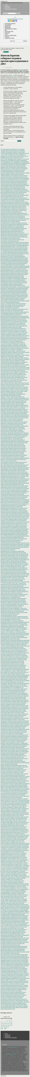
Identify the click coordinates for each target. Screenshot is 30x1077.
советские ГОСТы (20, 842)
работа (18, 773)
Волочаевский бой (8, 291)
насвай (9, 602)
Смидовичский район (11, 837)
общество (18, 644)
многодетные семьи (19, 566)
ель (9, 414)
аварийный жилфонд (8, 163)
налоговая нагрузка (23, 594)
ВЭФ (24, 319)
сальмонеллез (10, 807)
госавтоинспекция (21, 339)
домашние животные (20, 402)
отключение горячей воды (7, 666)
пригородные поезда (15, 746)
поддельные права (5, 712)
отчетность (25, 672)
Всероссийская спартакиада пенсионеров (11, 300)
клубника (14, 478)
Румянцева (26, 803)
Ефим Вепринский (18, 414)
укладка (21, 910)
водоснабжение (5, 285)
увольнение (10, 904)
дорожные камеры (14, 405)
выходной (10, 319)
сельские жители (18, 817)
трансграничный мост (6, 892)
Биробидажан (20, 225)
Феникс (8, 940)
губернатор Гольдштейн (22, 348)
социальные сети (8, 851)
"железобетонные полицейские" (16, 150)
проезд (2, 757)
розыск (8, 794)
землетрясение (21, 441)
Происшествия (9, 31)
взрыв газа (3, 271)
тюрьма (15, 901)
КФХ (9, 508)
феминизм (3, 940)
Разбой (11, 776)
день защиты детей (17, 367)
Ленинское (20, 515)
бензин (2, 220)
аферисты (8, 209)
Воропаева (3, 292)
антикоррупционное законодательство (13, 196)
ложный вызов (4, 522)
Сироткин (13, 825)
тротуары (24, 896)
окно (22, 650)
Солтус (2, 844)
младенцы (7, 563)
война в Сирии (15, 288)
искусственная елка (11, 460)
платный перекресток (6, 705)
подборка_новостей (6, 711)
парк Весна (22, 680)
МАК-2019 (3, 529)
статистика (10, 860)
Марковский (21, 534)
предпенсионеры (22, 737)
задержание (21, 427)
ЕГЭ (1, 412)
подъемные (10, 715)
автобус (7, 167)
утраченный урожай (21, 924)
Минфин (12, 561)
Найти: (2, 141)
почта (2, 733)
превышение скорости (22, 736)
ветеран (10, 267)
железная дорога (9, 416)
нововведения (20, 626)
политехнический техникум (14, 722)
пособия (3, 730)
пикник (21, 701)
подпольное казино (19, 712)
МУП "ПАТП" (11, 583)
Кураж (24, 505)
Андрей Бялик (6, 192)
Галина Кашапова (13, 321)
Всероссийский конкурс (13, 302)
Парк (17, 680)
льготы (22, 524)
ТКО (15, 886)
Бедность (26, 214)
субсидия (7, 869)
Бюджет (21, 250)
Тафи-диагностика (5, 876)
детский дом (24, 388)
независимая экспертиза (7, 609)
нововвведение (23, 625)
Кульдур (7, 504)
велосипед (3, 266)
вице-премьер (15, 275)
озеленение (17, 650)
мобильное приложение (9, 569)
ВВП (14, 261)
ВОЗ (11, 287)
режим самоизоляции (16, 785)
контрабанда (12, 490)
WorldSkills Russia (12, 160)
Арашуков (18, 202)
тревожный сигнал (8, 896)
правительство (4, 734)
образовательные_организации (9, 640)
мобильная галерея (16, 568)
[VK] (14, 21)
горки (22, 335)
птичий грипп (8, 771)
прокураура (19, 759)
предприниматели (5, 739)
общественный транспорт (9, 644)
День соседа (10, 378)
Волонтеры (11, 289)
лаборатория (13, 508)
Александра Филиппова (11, 184)
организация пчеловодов (10, 661)
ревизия (18, 780)
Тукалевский (23, 899)
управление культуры (15, 919)
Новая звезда (4, 625)
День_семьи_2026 (16, 383)
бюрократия (4, 256)
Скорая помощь (17, 832)
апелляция (17, 200)
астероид (23, 206)
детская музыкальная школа (13, 385)
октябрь (25, 650)
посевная (23, 726)
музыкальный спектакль (19, 579)
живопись (20, 420)
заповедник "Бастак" (9, 435)
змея (2, 444)
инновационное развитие (13, 455)
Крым (2, 501)
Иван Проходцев (9, 446)
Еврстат (25, 410)
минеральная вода (15, 552)
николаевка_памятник (6, 622)
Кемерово (3, 476)
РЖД (2, 791)
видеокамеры (11, 273)
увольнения (17, 904)
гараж (6, 323)
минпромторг (10, 559)
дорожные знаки (5, 405)
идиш (6, 448)
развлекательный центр (19, 776)
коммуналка (15, 483)
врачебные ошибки (19, 295)
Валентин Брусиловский (11, 259)
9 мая (8, 159)
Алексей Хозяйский (15, 185)
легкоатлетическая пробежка (8, 510)
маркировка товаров (13, 534)
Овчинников (4, 648)
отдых (8, 665)
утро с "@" (3, 925)
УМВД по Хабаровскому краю (10, 912)
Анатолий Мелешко (8, 191)
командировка (4, 481)
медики (7, 540)
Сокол (16, 843)
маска (7, 536)
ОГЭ (7, 650)
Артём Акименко (21, 204)
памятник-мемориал (18, 677)
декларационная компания (7, 362)
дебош (16, 359)
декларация (17, 362)
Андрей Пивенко (5, 193)
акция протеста (4, 178)
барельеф (3, 214)
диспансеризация (10, 392)
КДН (18, 474)
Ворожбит (24, 291)
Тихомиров (11, 886)
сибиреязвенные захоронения (14, 823)
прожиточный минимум (10, 757)
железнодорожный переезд (21, 416)
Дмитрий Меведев (20, 394)
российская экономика (15, 798)
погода (20, 708)
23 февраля (21, 154)
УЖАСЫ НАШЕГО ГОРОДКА (8, 908)
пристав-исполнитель (23, 748)
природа (3, 747)
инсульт (17, 456)
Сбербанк (16, 812)
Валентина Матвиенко (6, 260)
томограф (7, 887)
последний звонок (20, 729)
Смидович (3, 837)
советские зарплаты (6, 843)
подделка (23, 711)
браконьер (3, 248)
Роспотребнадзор (17, 797)
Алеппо (2, 186)
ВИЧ (20, 275)
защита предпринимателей (17, 440)
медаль (19, 538)
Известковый (8, 449)
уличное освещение (8, 911)
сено (24, 821)
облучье (13, 636)
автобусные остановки (9, 168)
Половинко (12, 723)
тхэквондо (3, 901)
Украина (26, 910)
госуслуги (3, 344)
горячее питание (12, 339)
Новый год (3, 629)
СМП (2, 839)
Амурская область (9, 189)
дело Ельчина (8, 363)
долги (2, 399)
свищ (2, 815)
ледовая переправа (22, 510)
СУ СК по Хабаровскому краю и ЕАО (19, 867)
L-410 (23, 159)
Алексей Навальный (6, 185)
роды (18, 793)
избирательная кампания (19, 448)
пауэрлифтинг (17, 686)
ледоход (3, 513)
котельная (18, 495)
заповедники (17, 435)
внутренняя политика (13, 281)
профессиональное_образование (9, 765)
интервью (21, 456)
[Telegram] (9, 21)
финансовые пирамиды (6, 950)
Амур (23, 188)
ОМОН (24, 652)
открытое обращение (19, 666)
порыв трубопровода (15, 726)
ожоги (12, 650)
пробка (23, 751)
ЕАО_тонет (18, 408)
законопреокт (13, 431)
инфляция (26, 458)
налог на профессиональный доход (11, 593)
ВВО (11, 261)
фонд (12, 953)
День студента (10, 380)
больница (8, 245)
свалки (21, 814)
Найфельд (14, 591)
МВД (15, 538)
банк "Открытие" (19, 210)
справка (13, 857)
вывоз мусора (11, 310)
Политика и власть (10, 23)
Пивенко (14, 701)
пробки (26, 751)
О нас (6, 5)
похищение (24, 732)
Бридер (8, 248)
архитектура (17, 206)
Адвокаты (17, 172)
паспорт (14, 683)
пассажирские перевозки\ (7, 684)
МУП (16, 581)
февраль (14, 933)
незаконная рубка (19, 611)
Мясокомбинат (25, 587)
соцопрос (12, 853)
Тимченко (5, 886)
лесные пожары (8, 517)
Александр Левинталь (9, 181)
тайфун (24, 874)
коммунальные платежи (7, 484)
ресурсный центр (5, 790)
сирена (5, 825)
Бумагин (19, 249)
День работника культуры (15, 376)
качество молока (12, 473)
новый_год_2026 (13, 631)
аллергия (14, 188)
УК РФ (8, 910)
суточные (7, 872)
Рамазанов (22, 778)
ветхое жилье (22, 268)
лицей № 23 (4, 520)
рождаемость (24, 793)
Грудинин (15, 346)
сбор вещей (22, 812)
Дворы (10, 359)
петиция (21, 70)
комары (19, 481)
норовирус (3, 633)
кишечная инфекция (8, 477)
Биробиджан (4, 227)
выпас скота (12, 312)
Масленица (12, 536)
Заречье (5, 437)
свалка (17, 814)
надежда (23, 590)
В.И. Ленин (14, 256)
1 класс (2, 154)
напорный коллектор (6, 597)
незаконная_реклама (6, 612)
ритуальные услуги (15, 791)
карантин (19, 470)
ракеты (17, 778)
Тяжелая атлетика (21, 901)
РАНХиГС (3, 779)
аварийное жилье (9, 161)
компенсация (24, 485)
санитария (18, 810)
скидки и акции (4, 830)
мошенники (25, 576)
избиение (10, 448)
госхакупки (8, 344)
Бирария (10, 225)
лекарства (7, 513)
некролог (13, 612)
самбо (20, 807)
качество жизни (17, 472)
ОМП (27, 652)
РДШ (24, 779)
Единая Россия (6, 412)
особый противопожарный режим (12, 663)
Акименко (16, 177)
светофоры (26, 814)
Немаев (2, 613)
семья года (15, 819)
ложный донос (11, 522)
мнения (12, 566)
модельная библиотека (22, 569)
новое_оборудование (6, 627)
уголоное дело (8, 907)
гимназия (16, 328)
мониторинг (17, 573)
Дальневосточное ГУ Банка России (14, 353)
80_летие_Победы (12, 157)
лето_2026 (3, 519)
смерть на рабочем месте (18, 836)
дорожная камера (19, 403)
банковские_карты (5, 213)
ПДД (11, 687)
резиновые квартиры (10, 786)
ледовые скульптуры (6, 512)
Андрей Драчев (22, 192)
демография (15, 363)
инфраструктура (5, 459)
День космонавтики (17, 369)
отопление (26, 669)
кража (5, 497)
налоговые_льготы (5, 595)
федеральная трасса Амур (16, 936)
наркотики (8, 600)
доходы (15, 406)
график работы (23, 345)
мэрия (18, 586)
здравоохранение (5, 441)
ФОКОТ (8, 953)
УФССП (6, 926)
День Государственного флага (15, 366)
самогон (24, 807)
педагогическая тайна (17, 689)
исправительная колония (20, 462)
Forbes (14, 159)
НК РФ (16, 623)
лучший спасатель (10, 523)
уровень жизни (17, 922)
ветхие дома (15, 268)
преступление (9, 743)
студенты (24, 864)
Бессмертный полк (15, 221)
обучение (13, 641)
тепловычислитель (18, 879)
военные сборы (21, 285)
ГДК (17, 323)
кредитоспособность (20, 498)
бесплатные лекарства (20, 220)
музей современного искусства (12, 578)
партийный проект (12, 682)
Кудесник (17, 502)
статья (14, 860)
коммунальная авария (23, 483)
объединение (6, 647)
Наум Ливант (16, 604)
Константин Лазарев (14, 488)
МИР (7, 562)
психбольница (19, 768)
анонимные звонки (11, 195)
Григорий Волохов (5, 346)
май (16, 526)
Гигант (17, 325)
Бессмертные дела (5, 221)
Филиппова (15, 947)
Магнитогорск (11, 526)
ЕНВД (12, 414)
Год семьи (21, 331)
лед (16, 510)
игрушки (3, 448)
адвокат (12, 172)
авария (24, 163)
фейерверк (3, 939)
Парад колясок (19, 679)
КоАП (2, 480)
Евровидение (14, 410)
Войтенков (21, 288)
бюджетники (18, 252)
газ (26, 320)
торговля (24, 887)
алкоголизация (16, 186)
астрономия (4, 207)
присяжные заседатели (15, 750)
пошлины (20, 733)
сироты (18, 825)
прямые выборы (11, 768)
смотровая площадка (21, 837)
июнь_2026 (3, 465)
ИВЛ (15, 446)
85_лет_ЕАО (4, 159)
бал (11, 210)
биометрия (25, 224)
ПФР (22, 772)
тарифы (16, 875)
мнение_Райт (13, 565)
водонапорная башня (17, 284)
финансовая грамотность (7, 949)
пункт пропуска (9, 772)
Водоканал (18, 282)
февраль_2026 (20, 933)
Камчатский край (17, 469)
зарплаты (15, 437)
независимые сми (17, 609)
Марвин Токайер (16, 533)
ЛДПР (10, 509)
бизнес (25, 223)
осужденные (4, 665)
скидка (26, 829)
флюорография (25, 951)
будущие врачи (4, 249)
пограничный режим (16, 709)
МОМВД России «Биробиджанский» (14, 572)
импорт (10, 451)
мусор (7, 584)
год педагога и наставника (12, 331)
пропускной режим (14, 761)
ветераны (14, 267)
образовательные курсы (13, 638)
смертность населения (6, 836)
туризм (6, 900)
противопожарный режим (11, 764)
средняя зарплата (11, 858)
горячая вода (25, 338)
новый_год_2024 (19, 630)
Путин (19, 772)
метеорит (15, 547)
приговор (7, 746)
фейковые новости (17, 939)
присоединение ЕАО (12, 748)
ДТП (24, 406)
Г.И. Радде (18, 320)
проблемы (3, 753)
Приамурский (24, 743)
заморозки (16, 434)
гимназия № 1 (22, 328)
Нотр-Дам (8, 633)
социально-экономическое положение (17, 848)
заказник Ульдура (16, 428)
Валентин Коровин (23, 259)
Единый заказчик (23, 412)
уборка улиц (8, 903)
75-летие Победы (12, 156)
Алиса (11, 186)
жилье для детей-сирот (20, 423)
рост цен (14, 800)
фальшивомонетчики (6, 932)
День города (4, 366)
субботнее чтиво (17, 868)
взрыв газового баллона (12, 271)
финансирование (22, 947)
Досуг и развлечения (10, 35)
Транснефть (13, 893)
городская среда (16, 337)
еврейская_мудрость (22, 409)
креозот (6, 499)
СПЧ (21, 857)
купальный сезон (5, 505)
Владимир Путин (10, 278)
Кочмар (23, 495)
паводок (27, 675)
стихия (12, 861)
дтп (27, 406)
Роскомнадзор (25, 796)
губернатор (13, 348)
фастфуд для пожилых (6, 933)
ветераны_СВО (8, 268)
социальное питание (6, 850)
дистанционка (18, 392)
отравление (7, 670)
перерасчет (20, 695)
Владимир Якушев (5, 280)
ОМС (2, 654)
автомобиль (10, 171)
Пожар (19, 715)
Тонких (18, 887)
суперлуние (22, 871)
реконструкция (16, 787)
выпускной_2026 (21, 313)
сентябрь (3, 822)
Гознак (23, 332)
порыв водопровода (23, 725)
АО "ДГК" (6, 200)
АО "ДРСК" (12, 200)
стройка (16, 864)
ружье (12, 803)
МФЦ (6, 586)
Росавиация (22, 794)
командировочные (12, 481)
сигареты (24, 823)
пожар (15, 715)
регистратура (13, 783)
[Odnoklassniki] (11, 21)
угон (16, 907)
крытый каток (6, 501)
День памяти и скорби (16, 373)
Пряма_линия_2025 (23, 766)
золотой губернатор (8, 444)
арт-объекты (9, 204)
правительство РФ (23, 734)
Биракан (5, 225)
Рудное (9, 803)
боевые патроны (11, 243)
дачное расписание (9, 356)
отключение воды (21, 665)
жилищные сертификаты (21, 421)
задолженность (5, 428)
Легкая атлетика (21, 509)
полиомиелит (4, 722)
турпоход (19, 900)
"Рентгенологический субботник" (9, 153)
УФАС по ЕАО (12, 925)
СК (24, 826)
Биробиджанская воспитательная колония (12, 227)
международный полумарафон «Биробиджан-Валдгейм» (15, 545)
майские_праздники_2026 (20, 527)
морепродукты (7, 574)
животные (12, 421)
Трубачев (3, 897)
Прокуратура (24, 758)
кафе (12, 472)
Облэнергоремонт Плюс (7, 637)
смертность (26, 835)
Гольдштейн (7, 335)
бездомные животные (12, 216)
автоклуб (22, 170)
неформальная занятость (10, 619)
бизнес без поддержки (6, 224)
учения (16, 926)
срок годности (20, 858)
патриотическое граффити (7, 686)
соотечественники (13, 844)
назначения (8, 591)
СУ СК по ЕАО (6, 867)
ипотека (11, 459)
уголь (13, 907)
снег (4, 839)
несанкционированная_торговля (9, 615)
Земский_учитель (13, 442)
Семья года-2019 (22, 819)
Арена (26, 202)
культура (11, 504)
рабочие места (21, 775)
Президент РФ (14, 740)
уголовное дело (24, 904)
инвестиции (4, 452)
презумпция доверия (14, 741)
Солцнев (6, 844)
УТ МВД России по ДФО (7, 924)
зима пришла (21, 442)
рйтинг (22, 791)
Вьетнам (21, 319)
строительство (10, 864)
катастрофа (8, 472)
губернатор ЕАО (5, 349)
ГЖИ (7, 325)
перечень (25, 695)
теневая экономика (21, 878)
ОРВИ (2, 661)
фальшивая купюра (20, 931)
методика (21, 547)
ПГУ (22, 686)
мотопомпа (13, 576)
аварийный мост (17, 163)
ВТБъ (13, 303)
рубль (5, 803)
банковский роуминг (15, 213)
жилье (12, 423)
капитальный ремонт (6, 470)
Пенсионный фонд (22, 693)
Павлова (22, 675)
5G (6, 156)
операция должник (20, 657)
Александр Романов (6, 182)
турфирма (24, 900)
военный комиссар (5, 287)
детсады (22, 384)
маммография (18, 531)
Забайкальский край (6, 426)
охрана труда (7, 673)
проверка (11, 753)
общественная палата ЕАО (10, 643)
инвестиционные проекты (13, 452)
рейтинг (25, 786)
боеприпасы (18, 243)
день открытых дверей (11, 371)
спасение (3, 854)
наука (11, 604)
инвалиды (15, 451)
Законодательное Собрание (15, 430)
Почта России (7, 733)
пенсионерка (9, 690)
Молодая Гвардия (5, 570)
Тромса (15, 896)
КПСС (2, 497)
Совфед (13, 843)
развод (27, 776)
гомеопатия (14, 335)
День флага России (17, 381)
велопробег (22, 264)
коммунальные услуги (18, 484)
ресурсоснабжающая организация (18, 790)
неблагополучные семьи (7, 608)
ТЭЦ (7, 901)
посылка (24, 730)
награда (12, 590)
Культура (7, 32)
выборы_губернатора (13, 307)
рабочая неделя (5, 775)
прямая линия (4, 768)
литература (20, 519)
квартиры (9, 474)
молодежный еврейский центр (17, 570)
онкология (3, 655)
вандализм (25, 260)
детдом (15, 384)
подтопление (24, 714)
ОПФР (25, 659)
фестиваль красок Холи (22, 942)
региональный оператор (11, 782)
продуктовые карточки (20, 755)
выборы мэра (21, 305)
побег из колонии (20, 707)
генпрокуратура (11, 324)
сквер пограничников (13, 829)
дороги (13, 403)
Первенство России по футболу (12, 694)
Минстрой (26, 559)
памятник (10, 677)
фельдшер (25, 939)
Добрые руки (20, 396)
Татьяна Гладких (22, 875)
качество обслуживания (22, 473)
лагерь (25, 508)
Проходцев (15, 766)
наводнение (21, 588)
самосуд (3, 810)
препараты (3, 743)
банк (13, 210)
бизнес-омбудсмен (17, 224)
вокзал (26, 288)
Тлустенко (19, 886)
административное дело (7, 175)
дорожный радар (23, 405)
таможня (3, 875)
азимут (10, 177)
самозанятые (13, 808)
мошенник (19, 576)
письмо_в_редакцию (6, 704)
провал (7, 753)
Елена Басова (15, 413)
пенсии (25, 689)
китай (2, 477)
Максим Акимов (25, 529)
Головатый (8, 334)
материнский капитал (18, 537)
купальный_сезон (13, 505)
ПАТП (18, 684)
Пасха (15, 684)
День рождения (16, 377)
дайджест (13, 351)
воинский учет (4, 288)
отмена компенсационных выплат (16, 668)
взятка (2, 273)
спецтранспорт (9, 854)
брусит (12, 248)
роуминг (13, 801)
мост (25, 574)
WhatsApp (3, 160)
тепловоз (3, 879)
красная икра (13, 497)
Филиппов (9, 947)
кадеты (4, 466)
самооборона (24, 808)
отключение (13, 665)
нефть (19, 619)
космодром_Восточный (6, 495)
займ (10, 428)
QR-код (27, 159)
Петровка (23, 698)
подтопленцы (4, 715)
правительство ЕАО (13, 734)
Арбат (23, 202)
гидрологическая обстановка (14, 327)
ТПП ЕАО (3, 890)
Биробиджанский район (7, 234)
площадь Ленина (23, 705)
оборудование (20, 637)
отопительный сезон (17, 669)
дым (5, 408)
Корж (11, 491)
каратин (3, 472)
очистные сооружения (6, 675)
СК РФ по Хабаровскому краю (15, 828)
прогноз (16, 753)
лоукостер (22, 522)
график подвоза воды (13, 345)
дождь (12, 398)
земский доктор (5, 442)
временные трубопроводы (17, 296)
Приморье (24, 746)
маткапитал (3, 538)
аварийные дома (18, 161)
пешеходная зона (11, 700)
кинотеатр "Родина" (20, 476)
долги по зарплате (8, 399)
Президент (24, 739)
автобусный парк (5, 170)
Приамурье (3, 744)
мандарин (3, 533)
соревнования (25, 844)
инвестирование (22, 451)
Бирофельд (16, 234)
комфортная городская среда (8, 487)
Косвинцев (15, 494)
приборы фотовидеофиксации (14, 744)
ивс (17, 446)
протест (3, 762)
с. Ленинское (13, 805)
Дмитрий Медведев (6, 395)
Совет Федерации (10, 842)
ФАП (18, 932)
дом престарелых (10, 402)
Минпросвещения (19, 559)
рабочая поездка (13, 775)
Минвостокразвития (6, 552)
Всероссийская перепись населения (15, 299)
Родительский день (12, 793)
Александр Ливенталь (21, 181)
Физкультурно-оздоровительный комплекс (10, 945)
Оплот (5, 658)
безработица (22, 218)
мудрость (14, 577)
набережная (4, 588)
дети (18, 384)
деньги (22, 383)
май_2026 (19, 526)
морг (2, 574)
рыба (9, 804)
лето (27, 517)
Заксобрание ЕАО (18, 433)
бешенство (14, 223)
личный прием (10, 520)
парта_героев (4, 682)
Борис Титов (15, 246)
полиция (6, 723)
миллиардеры (20, 551)
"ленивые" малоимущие (7, 152)
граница (3, 345)
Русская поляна (4, 804)
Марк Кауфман (4, 534)
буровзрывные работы (8, 250)
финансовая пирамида (19, 949)
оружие (19, 661)
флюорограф (18, 951)
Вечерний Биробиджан (6, 270)
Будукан (25, 248)
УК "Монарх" (4, 910)
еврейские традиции (6, 410)
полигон (20, 721)
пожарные (10, 716)
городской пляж (18, 338)
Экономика (8, 24)
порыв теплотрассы (5, 726)
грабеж (21, 344)
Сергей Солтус (17, 822)
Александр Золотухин (17, 179)
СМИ (26, 836)
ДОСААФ (3, 406)
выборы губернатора (12, 305)
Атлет (24, 207)
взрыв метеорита (23, 271)
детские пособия (9, 388)
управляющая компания (19, 921)
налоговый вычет (14, 595)
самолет (19, 808)
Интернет (3, 458)
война (9, 288)
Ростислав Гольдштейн (23, 800)
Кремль (2, 499)
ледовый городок (15, 512)
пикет (18, 701)
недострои (23, 608)
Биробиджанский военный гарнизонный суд (12, 231)
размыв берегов (11, 778)
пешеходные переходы (22, 700)
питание (13, 704)
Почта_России (14, 733)
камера (2, 469)
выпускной (14, 313)
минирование (24, 554)
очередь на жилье (20, 673)
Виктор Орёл (15, 274)
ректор (22, 787)
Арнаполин (3, 204)
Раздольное (4, 778)
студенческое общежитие (7, 865)
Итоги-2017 (15, 463)
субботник (25, 868)
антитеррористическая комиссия (9, 199)
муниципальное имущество (8, 581)
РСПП (19, 801)
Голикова (3, 334)
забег (12, 426)
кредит (2, 498)
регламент (20, 783)
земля (26, 441)
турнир (15, 900)
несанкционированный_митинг (8, 616)
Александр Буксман (13, 178)
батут (22, 214)
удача (27, 907)
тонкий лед (13, 887)
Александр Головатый (6, 179)
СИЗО (2, 825)
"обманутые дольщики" (19, 152)
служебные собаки (18, 835)
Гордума (19, 335)
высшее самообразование (22, 317)
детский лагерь (4, 389)
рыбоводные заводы (20, 804)
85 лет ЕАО (20, 157)
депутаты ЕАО (9, 384)
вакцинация (8, 257)
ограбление (16, 648)
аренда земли (4, 203)
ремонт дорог (8, 789)
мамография (25, 531)
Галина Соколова (22, 321)
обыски (22, 647)
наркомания (13, 598)
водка (2, 282)
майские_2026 (9, 527)
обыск (18, 647)
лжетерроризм (10, 519)
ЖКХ (6, 30)
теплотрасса (4, 883)
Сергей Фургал (25, 822)
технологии (3, 885)
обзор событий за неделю (22, 633)
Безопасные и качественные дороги (10, 218)
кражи (8, 497)
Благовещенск (4, 236)
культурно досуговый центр (21, 504)
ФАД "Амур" (15, 929)
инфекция (21, 458)
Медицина (8, 27)
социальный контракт (18, 851)
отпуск (2, 670)
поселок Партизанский (6, 727)
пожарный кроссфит (18, 716)
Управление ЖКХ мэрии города (13, 918)
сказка (24, 828)
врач (13, 295)
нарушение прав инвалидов (18, 600)
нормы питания (22, 631)
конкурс (2, 488)
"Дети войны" (21, 149)
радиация (3, 776)
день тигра (17, 380)
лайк (7, 509)
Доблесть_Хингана (5, 396)
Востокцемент (4, 293)
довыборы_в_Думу (5, 398)
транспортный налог (22, 894)
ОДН (9, 650)
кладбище (3, 478)
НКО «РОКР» (23, 623)
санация (13, 810)
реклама (10, 787)
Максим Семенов (5, 530)
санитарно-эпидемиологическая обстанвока (14, 810)
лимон (15, 519)
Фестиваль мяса (20, 943)
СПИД (14, 854)
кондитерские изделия (21, 487)
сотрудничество (12, 846)
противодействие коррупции (12, 762)
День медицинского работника (8, 370)
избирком (3, 449)
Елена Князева (22, 413)
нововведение (4, 626)
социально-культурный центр (8, 847)
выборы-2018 (24, 309)
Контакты (7, 7)
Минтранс (3, 561)
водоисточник (12, 282)
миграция (12, 549)
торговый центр (12, 889)
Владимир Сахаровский (21, 278)
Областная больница (6, 634)
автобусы (11, 170)
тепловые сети (9, 879)
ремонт (2, 789)
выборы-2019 (4, 310)
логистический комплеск (20, 520)
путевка (15, 772)
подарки (23, 709)
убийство (3, 903)
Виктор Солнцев (23, 274)
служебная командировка (7, 835)
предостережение (5, 737)
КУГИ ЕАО (12, 502)
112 (14, 154)
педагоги (9, 689)
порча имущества (10, 725)
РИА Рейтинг (6, 791)
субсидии (3, 869)
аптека (14, 202)
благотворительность (13, 241)
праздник (3, 736)
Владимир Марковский (13, 277)
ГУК (10, 349)
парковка (27, 680)
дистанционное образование (8, 394)
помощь (21, 723)
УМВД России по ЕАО (23, 912)
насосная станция (21, 602)
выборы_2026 (4, 307)
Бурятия (16, 250)
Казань (25, 466)
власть (11, 280)
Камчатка (10, 469)
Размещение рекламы (11, 9)
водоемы (5, 282)
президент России (5, 740)
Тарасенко (8, 875)
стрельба (25, 862)
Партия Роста (20, 682)
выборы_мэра (17, 309)
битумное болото (14, 235)
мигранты (26, 547)
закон (6, 430)
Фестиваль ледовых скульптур (8, 943)
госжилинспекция (18, 341)
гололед (13, 334)
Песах (11, 697)
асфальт (9, 207)
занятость (21, 434)
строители (3, 864)
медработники (20, 542)
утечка (14, 924)
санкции (3, 812)
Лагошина (3, 509)
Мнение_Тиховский (22, 565)
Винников (8, 275)
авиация (3, 167)
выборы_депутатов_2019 (7, 309)
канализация (25, 469)
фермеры (18, 940)
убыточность (4, 904)
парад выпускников (10, 679)
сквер (6, 829)
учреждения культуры (6, 929)
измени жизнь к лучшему (18, 449)
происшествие (4, 758)
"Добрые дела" (4, 150)
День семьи (4, 378)
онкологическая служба (20, 654)
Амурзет (3, 189)
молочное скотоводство (16, 572)
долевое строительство (12, 401)
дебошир (20, 359)
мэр (15, 586)
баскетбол (8, 214)
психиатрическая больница (7, 769)
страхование (19, 862)
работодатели (24, 773)
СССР (25, 858)
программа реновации (18, 754)
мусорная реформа (13, 584)
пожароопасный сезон (18, 718)
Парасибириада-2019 (10, 680)
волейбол (3, 289)
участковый (11, 926)
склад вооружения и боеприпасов (16, 830)
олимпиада (20, 651)
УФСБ (20, 925)
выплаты (21, 312)
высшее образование (10, 317)
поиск (2, 719)
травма (7, 890)
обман (14, 637)
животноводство (5, 421)
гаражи (10, 323)
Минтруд (8, 561)
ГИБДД (10, 325)
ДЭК (7, 408)
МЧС (9, 586)
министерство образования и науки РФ (10, 555)
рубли (2, 803)
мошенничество (5, 577)
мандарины (9, 533)
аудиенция (3, 209)
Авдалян (18, 164)
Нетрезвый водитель (15, 618)
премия (22, 741)
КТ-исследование (24, 501)
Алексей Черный (24, 185)
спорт (18, 854)
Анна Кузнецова (13, 193)
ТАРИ (12, 875)
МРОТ (10, 577)
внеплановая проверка (19, 280)
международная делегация (7, 544)
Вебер (17, 261)
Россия (6, 800)
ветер (6, 267)
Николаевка (20, 620)
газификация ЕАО (5, 321)
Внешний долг (4, 281)
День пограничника (18, 374)
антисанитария (4, 197)
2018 (16, 154)
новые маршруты (22, 627)
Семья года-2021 (13, 821)
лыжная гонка (18, 523)
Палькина (19, 676)
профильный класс (22, 765)
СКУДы (25, 832)
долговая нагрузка (18, 399)
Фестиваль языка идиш (6, 944)
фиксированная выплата (21, 946)
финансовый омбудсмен (18, 950)
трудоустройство (5, 899)
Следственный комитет (6, 833)
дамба (2, 356)
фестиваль (24, 940)
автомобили (4, 171)
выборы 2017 (4, 305)
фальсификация (22, 929)
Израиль (3, 451)
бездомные (3, 216)
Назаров (3, 591)
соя (20, 853)
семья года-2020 (5, 821)
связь (4, 815)
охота (2, 673)
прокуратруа (17, 758)
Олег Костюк (13, 651)
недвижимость (17, 608)
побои (26, 707)
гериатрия (3, 325)
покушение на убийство (7, 721)
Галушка (3, 323)
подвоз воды (17, 711)
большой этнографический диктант (20, 245)
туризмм (10, 900)
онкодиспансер (10, 654)
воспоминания (22, 292)
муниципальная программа (16, 580)
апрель (10, 202)
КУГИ (8, 502)
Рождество (3, 794)
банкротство (23, 213)
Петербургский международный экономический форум (13, 697)
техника (26, 883)
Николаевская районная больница (20, 622)
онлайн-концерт (10, 655)
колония (26, 480)
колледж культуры (19, 480)
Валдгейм (13, 257)
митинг (11, 562)
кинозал (8, 476)
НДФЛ (20, 606)
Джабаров (7, 391)
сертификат (3, 823)
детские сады (17, 388)
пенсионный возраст (11, 693)
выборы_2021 (19, 306)
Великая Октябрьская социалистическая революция (14, 262)
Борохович (21, 246)
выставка (20, 316)
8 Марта (19, 156)
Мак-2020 (8, 529)
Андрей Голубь (14, 192)
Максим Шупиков (13, 530)
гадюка (23, 320)
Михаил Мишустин (17, 562)
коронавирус (16, 491)
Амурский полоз (18, 189)
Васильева (7, 261)
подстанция (18, 714)
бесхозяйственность (6, 223)
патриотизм (23, 684)
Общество (7, 26)
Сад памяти (3, 807)
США (20, 874)
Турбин (2, 900)
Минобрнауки (23, 558)
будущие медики (12, 249)
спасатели (24, 853)
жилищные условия (5, 423)
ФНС (2, 953)
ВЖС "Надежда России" (18, 270)
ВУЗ (16, 303)
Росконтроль (4, 797)
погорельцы (25, 708)
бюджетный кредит (18, 255)
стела (17, 860)
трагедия (11, 890)
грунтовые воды (22, 346)
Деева (2, 360)
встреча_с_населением (6, 303)
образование (4, 638)
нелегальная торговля (21, 612)
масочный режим (19, 536)
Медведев (24, 538)
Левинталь (14, 509)
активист (21, 177)
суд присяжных (18, 869)
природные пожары (10, 747)
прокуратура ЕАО (5, 759)
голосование (18, 334)
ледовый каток (24, 512)
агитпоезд (3, 172)
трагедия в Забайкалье (20, 890)
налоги (16, 594)
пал (6, 676)
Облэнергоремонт (20, 636)
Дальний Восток (17, 355)
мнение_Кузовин (24, 563)
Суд (13, 869)
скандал (3, 829)
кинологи (12, 476)
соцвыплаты (19, 846)
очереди (13, 673)
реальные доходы (5, 780)
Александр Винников (23, 178)
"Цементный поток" (22, 153)
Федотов (26, 938)
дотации (7, 406)
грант (6, 345)
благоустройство (19, 242)
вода (20, 281)
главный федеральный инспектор (9, 330)
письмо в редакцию (21, 702)
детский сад (11, 389)
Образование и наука (11, 28)
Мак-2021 (13, 529)
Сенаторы (20, 821)
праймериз (14, 736)
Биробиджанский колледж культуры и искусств (12, 232)
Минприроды (4, 559)
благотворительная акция (7, 239)
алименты (6, 186)
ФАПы (21, 932)
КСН (19, 501)
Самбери (16, 807)
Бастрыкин (17, 214)
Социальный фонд (5, 853)
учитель (20, 926)
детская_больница (10, 387)
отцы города (10, 672)
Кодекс (12, 480)
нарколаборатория (5, 598)
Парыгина (9, 683)
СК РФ (6, 828)
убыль (13, 903)
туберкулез (17, 899)
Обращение (20, 640)
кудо (21, 502)
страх (14, 862)
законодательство (5, 431)
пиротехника (12, 702)
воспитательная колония (12, 292)
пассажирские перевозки (22, 683)
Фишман (7, 951)
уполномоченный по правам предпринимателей (13, 914)
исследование (4, 463)
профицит (3, 766)
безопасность (21, 217)
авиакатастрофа (5, 166)
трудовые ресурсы (19, 897)
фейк (7, 939)
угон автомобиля (21, 907)
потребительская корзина (14, 732)
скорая (11, 832)
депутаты (3, 384)
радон (7, 776)
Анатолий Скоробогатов (19, 191)
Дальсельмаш (25, 355)
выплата (17, 312)
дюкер (10, 408)
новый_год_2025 (5, 631)
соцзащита (25, 846)
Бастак (13, 214)
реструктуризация (24, 789)
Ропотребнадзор (14, 794)
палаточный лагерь (12, 676)
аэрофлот (7, 210)
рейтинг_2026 (4, 787)
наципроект (4, 606)
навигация (15, 588)
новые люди (15, 627)
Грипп (11, 346)
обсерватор (8, 641)
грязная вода (4, 348)
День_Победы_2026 (6, 383)
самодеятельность (5, 808)
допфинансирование (6, 403)
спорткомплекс (21, 855)
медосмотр (13, 542)
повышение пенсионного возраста (9, 708)
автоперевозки (17, 171)
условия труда (24, 922)
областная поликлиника (17, 634)
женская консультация (17, 417)
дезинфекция (16, 360)
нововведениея (12, 626)
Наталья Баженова (5, 604)
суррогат (3, 872)
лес (21, 516)
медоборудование (5, 542)
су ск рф (3, 868)
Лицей (25, 519)
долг (27, 398)
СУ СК (2, 867)
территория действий (12, 883)
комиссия (23, 481)
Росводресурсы (4, 796)
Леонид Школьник (16, 516)
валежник (3, 259)
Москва (13, 574)
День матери (25, 369)
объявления (13, 647)
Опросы (7, 36)
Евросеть (20, 410)
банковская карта (16, 211)
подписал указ (13, 76)
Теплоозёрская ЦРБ (19, 880)
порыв (16, 725)
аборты (19, 160)
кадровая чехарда (11, 466)
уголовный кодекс (18, 906)
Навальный (10, 588)
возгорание (26, 287)
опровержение (9, 659)
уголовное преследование (7, 906)
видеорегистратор (19, 273)
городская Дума (8, 337)
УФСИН (2, 926)
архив (12, 206)
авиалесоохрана (13, 166)
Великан (21, 261)
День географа (25, 364)
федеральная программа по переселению (11, 935)
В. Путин (9, 256)
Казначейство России (6, 467)
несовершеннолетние (22, 616)
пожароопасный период (7, 718)
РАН (26, 778)
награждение (17, 590)
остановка (16, 663)
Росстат (10, 800)
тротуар (19, 896)
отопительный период (6, 669)
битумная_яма (6, 235)
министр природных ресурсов (15, 556)
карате (23, 470)
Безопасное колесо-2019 (11, 217)
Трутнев (11, 899)
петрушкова (4, 700)
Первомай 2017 (24, 694)
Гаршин (14, 323)
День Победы (9, 374)
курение (3, 506)
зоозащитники (10, 445)
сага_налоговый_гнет (22, 805)
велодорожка (15, 264)
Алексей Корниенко (22, 184)
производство (20, 757)
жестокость (9, 420)
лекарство (26, 513)
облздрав (25, 634)
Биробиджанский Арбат (18, 229)
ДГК (13, 359)
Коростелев (14, 492)
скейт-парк (21, 829)
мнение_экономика (5, 566)
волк (6, 289)
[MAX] (16, 21)
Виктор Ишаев (8, 274)
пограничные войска (6, 709)
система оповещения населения (15, 826)
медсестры (26, 542)
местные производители (7, 547)
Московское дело (19, 574)
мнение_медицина (5, 565)
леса (23, 516)
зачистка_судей (12, 438)
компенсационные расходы (14, 485)
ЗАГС (16, 427)
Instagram (19, 159)
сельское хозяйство (10, 818)
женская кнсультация (6, 417)
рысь (8, 805)
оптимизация (19, 659)
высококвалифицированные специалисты (11, 314)
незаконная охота (10, 611)
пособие (27, 729)
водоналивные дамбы (6, 284)
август (14, 164)
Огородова (10, 648)
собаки (15, 839)
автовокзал (17, 170)
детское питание (19, 389)
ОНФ (15, 655)
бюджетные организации (10, 253)
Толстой (3, 887)
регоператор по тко (5, 785)
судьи (7, 871)
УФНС (17, 925)
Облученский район (6, 636)
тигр (27, 885)
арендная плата (12, 203)
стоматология (4, 862)
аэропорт (3, 210)
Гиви (13, 325)
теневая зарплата (11, 878)
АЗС (13, 177)
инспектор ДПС (11, 456)
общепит (18, 641)
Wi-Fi (7, 160)
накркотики (25, 591)
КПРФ (27, 495)
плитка (17, 705)
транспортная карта (12, 894)
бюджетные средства (23, 253)
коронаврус (8, 492)
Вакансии (7, 6)
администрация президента (20, 175)
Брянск (21, 248)
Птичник (14, 771)
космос (14, 495)
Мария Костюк (24, 533)
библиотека (20, 223)
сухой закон (13, 872)
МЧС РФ (12, 586)
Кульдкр (3, 504)
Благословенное (5, 238)
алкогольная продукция (6, 188)
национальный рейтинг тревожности (14, 605)
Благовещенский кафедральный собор (18, 236)
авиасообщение (21, 166)
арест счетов (22, 203)
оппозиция (15, 658)
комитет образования (6, 483)
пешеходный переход (6, 701)
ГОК (26, 332)
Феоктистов (13, 940)
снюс (11, 839)
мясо (19, 587)
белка (27, 218)
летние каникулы (21, 517)
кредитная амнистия (9, 498)
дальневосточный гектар (7, 355)
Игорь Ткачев (21, 446)
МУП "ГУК (5, 583)
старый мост (4, 860)
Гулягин (13, 349)
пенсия (2, 694)
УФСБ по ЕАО (25, 925)
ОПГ (13, 657)
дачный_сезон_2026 (6, 357)
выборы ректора (5, 306)
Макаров (18, 529)
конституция (5, 490)
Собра (8, 840)
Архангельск (8, 206)
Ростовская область (6, 801)
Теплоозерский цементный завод (9, 882)
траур (2, 896)
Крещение (11, 499)
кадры (17, 466)
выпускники (9, 313)
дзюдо (18, 391)
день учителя (23, 380)
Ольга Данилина (9, 652)
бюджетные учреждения (7, 255)
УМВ (19, 911)
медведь (3, 540)
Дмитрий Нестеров (16, 395)
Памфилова (25, 676)
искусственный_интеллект (7, 462)
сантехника (8, 812)
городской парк (10, 338)
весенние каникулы (19, 266)
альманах (19, 188)
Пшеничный (4, 773)
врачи (26, 295)
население (14, 602)
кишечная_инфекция (19, 477)
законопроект (20, 431)
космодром (21, 494)
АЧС (26, 209)
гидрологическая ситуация (7, 328)
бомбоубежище (8, 246)
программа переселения (7, 754)
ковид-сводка (6, 480)
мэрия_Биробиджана (13, 587)
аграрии (8, 172)
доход (11, 406)
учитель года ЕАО (7, 928)
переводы (10, 695)
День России (23, 377)
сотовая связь (4, 846)
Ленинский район (13, 515)
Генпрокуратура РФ (20, 324)
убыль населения (19, 903)
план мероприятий (20, 704)
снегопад (7, 839)
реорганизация (16, 789)
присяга (7, 750)
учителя (21, 928)
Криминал (26, 499)
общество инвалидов (10, 645)
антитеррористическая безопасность (17, 197)
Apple (11, 159)
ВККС (22, 275)
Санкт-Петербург (21, 811)
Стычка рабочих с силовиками (21, 865)
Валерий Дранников (17, 260)
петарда (15, 697)
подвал (12, 711)
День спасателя (17, 378)
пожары (26, 718)
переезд (15, 695)
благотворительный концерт (8, 242)
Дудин (2, 408)
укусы (2, 911)
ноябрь (13, 633)
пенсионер (3, 690)
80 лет (23, 156)
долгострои (26, 399)
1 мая (5, 154)
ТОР (21, 887)
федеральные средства (7, 938)
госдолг (7, 341)
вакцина (3, 257)
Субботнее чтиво (9, 38)
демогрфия (22, 363)
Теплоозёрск (10, 880)
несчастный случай (5, 618)
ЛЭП (25, 524)
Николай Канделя (5, 623)
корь (11, 494)
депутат (26, 383)
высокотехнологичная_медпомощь (9, 316)
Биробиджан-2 (11, 227)
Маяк (13, 538)
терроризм (21, 883)
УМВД (22, 911)
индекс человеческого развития (16, 453)
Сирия (9, 825)
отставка (12, 670)
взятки (5, 273)
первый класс (4, 695)
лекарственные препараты (17, 513)
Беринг (6, 220)
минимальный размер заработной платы (11, 554)
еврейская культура (11, 409)
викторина (3, 275)
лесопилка (14, 517)
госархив (3, 341)
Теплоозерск (4, 880)
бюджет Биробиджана (9, 252)
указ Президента (14, 910)
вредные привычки (5, 296)
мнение (17, 563)
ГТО (8, 348)
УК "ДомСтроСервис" (23, 908)
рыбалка (13, 804)
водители (24, 281)
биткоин (21, 234)
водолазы (24, 282)
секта (18, 815)
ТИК (2, 886)
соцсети (17, 853)
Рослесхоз (10, 797)
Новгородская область (13, 625)
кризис (16, 499)
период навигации (5, 697)
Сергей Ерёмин (9, 822)
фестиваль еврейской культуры (9, 942)
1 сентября (10, 154)
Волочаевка (17, 289)
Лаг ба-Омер (20, 508)
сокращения (21, 843)
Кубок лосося (4, 502)
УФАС (7, 925)
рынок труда (4, 805)
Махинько (9, 538)
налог (5, 593)
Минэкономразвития (20, 561)
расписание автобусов (17, 779)
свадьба (13, 814)
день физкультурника (6, 381)
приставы (3, 750)
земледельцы (13, 441)
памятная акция (4, 677)
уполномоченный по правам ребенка (10, 915)
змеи (25, 442)
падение (3, 676)
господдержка (4, 342)
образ (25, 637)
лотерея (17, 522)
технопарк (23, 885)
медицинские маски (6, 541)
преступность (17, 743)
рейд (17, 786)
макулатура (21, 530)
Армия (27, 203)
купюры (20, 505)
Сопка (19, 844)
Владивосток (4, 277)
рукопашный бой (18, 803)
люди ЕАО (3, 526)
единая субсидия (14, 412)
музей (19, 577)
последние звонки (10, 729)
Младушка (12, 563)
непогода (6, 613)
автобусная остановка (14, 167)
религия (26, 787)
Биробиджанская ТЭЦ (6, 229)
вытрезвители (4, 319)
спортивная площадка (12, 855)
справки (18, 857)
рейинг (21, 786)
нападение (22, 595)
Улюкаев (16, 911)
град (24, 344)
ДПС (18, 406)
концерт (8, 491)
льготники (7, 524)
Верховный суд (10, 266)
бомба (2, 246)
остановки (21, 663)
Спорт (6, 34)
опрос (14, 659)
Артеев (15, 204)
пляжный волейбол (5, 707)
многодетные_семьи (6, 568)
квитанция (14, 474)
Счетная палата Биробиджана (11, 874)
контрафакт (19, 490)
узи (16, 908)
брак (25, 246)
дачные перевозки (18, 356)
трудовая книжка (9, 897)
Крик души (21, 499)
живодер (15, 420)
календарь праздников (23, 467)
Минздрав (23, 552)
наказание (19, 591)
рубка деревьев (25, 801)
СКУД (22, 832)
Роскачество (18, 796)
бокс (4, 245)
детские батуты (19, 387)
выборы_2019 (12, 306)
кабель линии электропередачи (14, 465)
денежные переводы (6, 364)
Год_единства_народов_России (13, 332)
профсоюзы (9, 766)
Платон (13, 705)
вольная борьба (17, 291)
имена (6, 451)
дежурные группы (8, 360)
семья (10, 819)
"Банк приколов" (6, 149)
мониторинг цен (25, 573)
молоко (8, 572)
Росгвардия (11, 796)
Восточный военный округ (14, 293)
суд (11, 869)
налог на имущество (12, 593)
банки (5, 211)
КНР (28, 478)
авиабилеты (23, 164)
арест (17, 203)
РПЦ (16, 801)
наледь (2, 593)
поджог (12, 712)
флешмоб (12, 951)
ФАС (24, 932)
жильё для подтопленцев (7, 424)
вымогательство (5, 312)
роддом (5, 793)
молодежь (3, 572)
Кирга (26, 476)
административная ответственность (14, 174)
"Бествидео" (14, 149)
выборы (24, 303)
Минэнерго (3, 562)
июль (19, 463)
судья (10, 871)
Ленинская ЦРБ (4, 515)
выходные (16, 319)
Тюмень (10, 901)
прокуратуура (12, 759)
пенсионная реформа (12, 691)
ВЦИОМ (19, 303)
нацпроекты (15, 606)
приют (2, 751)
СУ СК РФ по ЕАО (9, 868)
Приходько (24, 750)
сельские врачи (10, 817)
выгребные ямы (19, 310)
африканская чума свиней (18, 209)
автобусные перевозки (21, 168)
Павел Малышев (16, 675)
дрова (21, 406)
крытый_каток (14, 501)
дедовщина (26, 359)
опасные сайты (8, 657)
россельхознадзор (5, 798)
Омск (4, 654)
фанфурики (14, 932)
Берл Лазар (11, 220)
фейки (10, 939)
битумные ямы (23, 235)
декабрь (22, 360)
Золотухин (16, 444)
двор (6, 359)
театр (11, 876)
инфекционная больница (12, 458)
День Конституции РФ (6, 369)
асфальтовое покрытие (17, 207)
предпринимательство (15, 739)
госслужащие (11, 342)
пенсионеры (16, 690)
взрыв (26, 270)
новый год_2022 (19, 629)
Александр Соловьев (16, 182)
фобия (4, 953)
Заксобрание (10, 433)
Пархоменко (4, 683)
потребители (4, 732)
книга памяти (20, 478)
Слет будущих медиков (18, 833)
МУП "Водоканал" (21, 581)
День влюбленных (16, 364)
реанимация (13, 780)
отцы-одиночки (18, 672)
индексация (4, 455)
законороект (4, 433)
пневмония (13, 707)
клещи (10, 478)
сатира (12, 812)
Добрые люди (13, 396)
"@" (1, 149)
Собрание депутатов (15, 840)
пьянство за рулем (11, 773)
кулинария (25, 502)
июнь (22, 463)
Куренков (7, 506)
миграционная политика (7, 548)
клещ (7, 478)
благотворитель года (14, 238)
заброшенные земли (9, 427)
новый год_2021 (10, 629)
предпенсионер (14, 737)
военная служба (13, 285)
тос (17, 889)
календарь (14, 467)
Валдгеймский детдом (22, 257)
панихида (3, 679)
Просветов (22, 761)
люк (7, 526)
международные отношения (21, 544)
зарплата (10, 437)
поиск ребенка (7, 719)
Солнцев (27, 843)
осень (8, 662)
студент (20, 864)
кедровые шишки (24, 474)
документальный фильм (20, 398)
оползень (9, 658)
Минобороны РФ (15, 558)
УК (17, 908)
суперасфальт (15, 871)
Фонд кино (16, 953)
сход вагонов (19, 872)
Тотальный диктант (23, 889)
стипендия (8, 861)
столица (16, 861)
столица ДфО (22, 861)
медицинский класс (16, 541)
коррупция (7, 494)
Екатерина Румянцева (6, 413)
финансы (3, 951)
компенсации (4, 485)
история (10, 463)
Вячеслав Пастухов (11, 320)
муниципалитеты (5, 580)
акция (25, 177)
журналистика (19, 424)
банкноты (9, 211)
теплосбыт (20, 882)
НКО (19, 623)
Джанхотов (13, 391)
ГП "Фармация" (15, 344)
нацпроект (9, 606)
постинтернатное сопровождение (13, 730)
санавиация (8, 810)
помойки (17, 723)
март (26, 534)
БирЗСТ (14, 225)
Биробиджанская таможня (20, 228)
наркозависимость (16, 597)
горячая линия (4, 339)
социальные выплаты (16, 850)
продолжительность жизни (7, 755)
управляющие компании (7, 922)
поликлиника (25, 721)
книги (25, 478)
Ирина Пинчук (17, 459)
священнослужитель (11, 815)
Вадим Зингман (21, 256)
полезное (15, 721)
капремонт (14, 470)
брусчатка (16, 248)
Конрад (6, 488)
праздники (8, 736)
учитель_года (15, 928)
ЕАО (13, 408)
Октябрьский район (5, 651)
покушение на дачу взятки (18, 719)
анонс (18, 195)
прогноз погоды (23, 753)
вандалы (3, 261)
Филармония (4, 947)
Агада (22, 171)
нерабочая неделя (14, 613)
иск (5, 460)
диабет (22, 391)
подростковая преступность (8, 714)
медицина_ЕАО (19, 540)
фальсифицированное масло (8, 931)
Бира (2, 225)
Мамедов (12, 531)
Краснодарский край (22, 497)
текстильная (16, 876)
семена (7, 819)
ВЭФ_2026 (3, 320)
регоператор (26, 783)
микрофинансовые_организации (9, 551)
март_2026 (3, 536)
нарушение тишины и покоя (8, 601)
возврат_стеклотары (17, 287)
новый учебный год (10, 630)
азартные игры (4, 177)
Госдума (11, 341)
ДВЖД (12, 357)
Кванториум (4, 474)
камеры (6, 469)
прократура (11, 758)
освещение (3, 662)
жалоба (25, 414)
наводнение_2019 (5, 590)
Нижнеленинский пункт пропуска (9, 620)
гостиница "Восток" (20, 342)
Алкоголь (22, 186)
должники (21, 401)
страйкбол (10, 862)
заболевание (17, 426)
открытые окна (4, 668)
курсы (11, 506)
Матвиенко (10, 537)
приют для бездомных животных (12, 751)
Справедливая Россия (6, 857)
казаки (21, 466)
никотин (11, 623)
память (26, 677)
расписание (8, 779)
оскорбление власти (15, 662)
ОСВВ (22, 661)
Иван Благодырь (18, 445)
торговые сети (4, 889)
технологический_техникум (13, 885)
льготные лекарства (15, 524)
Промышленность (5, 761)
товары (24, 886)
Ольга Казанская (18, 652)
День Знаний (25, 367)
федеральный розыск (18, 938)
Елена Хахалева (4, 414)
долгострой (3, 401)
